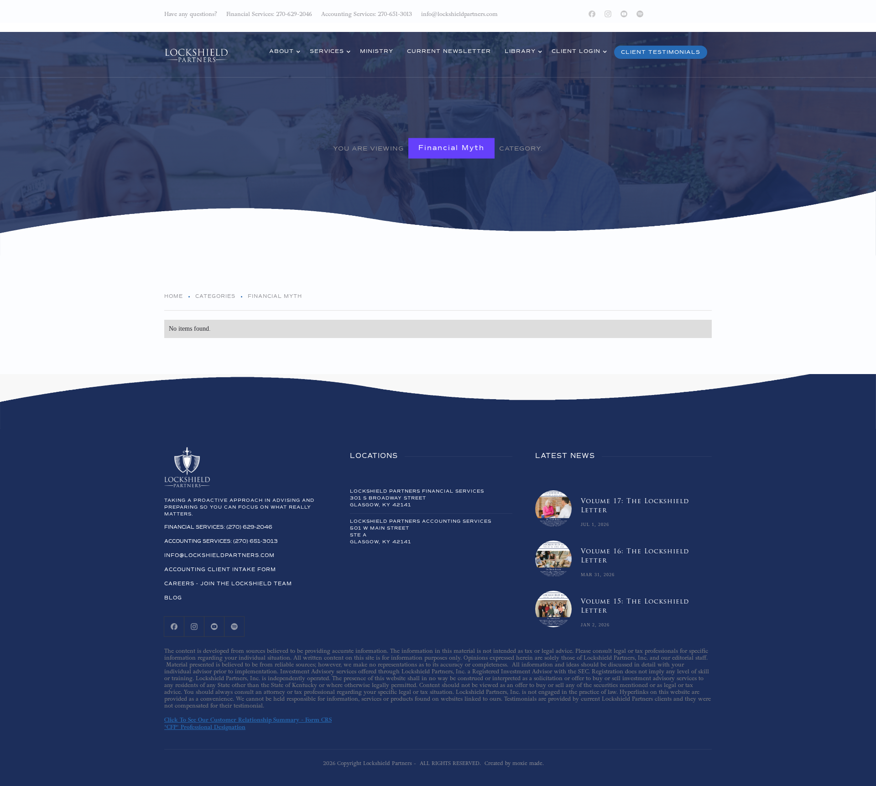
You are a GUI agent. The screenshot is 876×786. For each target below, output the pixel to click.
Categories (215, 296)
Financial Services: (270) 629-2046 (218, 527)
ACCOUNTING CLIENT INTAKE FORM (220, 569)
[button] (282, 52)
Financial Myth (451, 148)
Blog (173, 597)
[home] (196, 49)
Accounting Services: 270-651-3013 (366, 14)
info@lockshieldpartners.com (219, 555)
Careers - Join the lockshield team (228, 583)
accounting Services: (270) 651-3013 (221, 541)
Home (173, 296)
